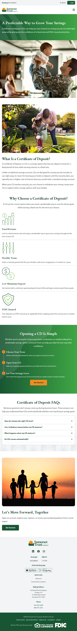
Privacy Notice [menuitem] (20, 620)
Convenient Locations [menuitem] (38, 582)
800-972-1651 (38, 608)
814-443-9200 (38, 605)
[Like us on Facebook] (38, 551)
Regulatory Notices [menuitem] (32, 620)
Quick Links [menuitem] (38, 575)
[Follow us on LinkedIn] (33, 551)
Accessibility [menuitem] (51, 620)
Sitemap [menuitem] (58, 620)
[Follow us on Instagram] (44, 551)
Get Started (38, 382)
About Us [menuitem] (38, 578)
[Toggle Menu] (74, 10)
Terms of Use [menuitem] (42, 620)
